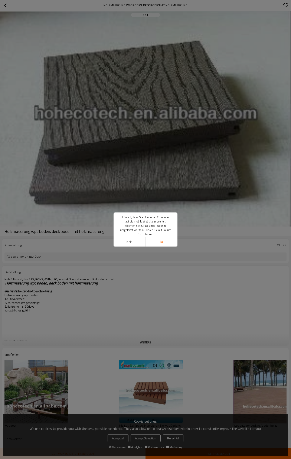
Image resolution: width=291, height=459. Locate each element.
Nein (130, 241)
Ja (161, 241)
